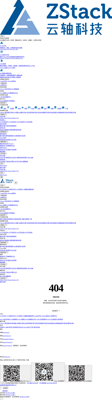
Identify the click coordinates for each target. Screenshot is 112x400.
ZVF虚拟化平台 (11, 189)
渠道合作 (2, 145)
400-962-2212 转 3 (25, 396)
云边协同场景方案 (31, 112)
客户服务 (2, 135)
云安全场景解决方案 (43, 112)
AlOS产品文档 (20, 122)
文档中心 (2, 120)
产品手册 (8, 126)
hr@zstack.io (6, 332)
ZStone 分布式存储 (5, 89)
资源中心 (3, 114)
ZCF (17, 118)
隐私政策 (8, 385)
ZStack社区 (3, 137)
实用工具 (2, 128)
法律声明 (2, 385)
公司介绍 (2, 157)
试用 (4, 167)
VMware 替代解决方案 (7, 112)
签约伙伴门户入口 (8, 143)
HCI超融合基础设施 (28, 189)
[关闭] (15, 182)
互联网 (27, 219)
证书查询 (8, 149)
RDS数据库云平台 (12, 93)
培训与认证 (3, 147)
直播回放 (25, 161)
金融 (23, 219)
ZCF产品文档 (4, 122)
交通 (14, 219)
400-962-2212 (6, 356)
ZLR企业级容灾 (7, 101)
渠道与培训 (3, 141)
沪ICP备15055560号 (32, 383)
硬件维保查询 (9, 135)
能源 (8, 219)
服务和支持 (3, 131)
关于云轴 (3, 153)
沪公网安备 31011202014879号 (48, 383)
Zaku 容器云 (3, 93)
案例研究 (13, 126)
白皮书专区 (3, 124)
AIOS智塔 (19, 189)
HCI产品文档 (28, 122)
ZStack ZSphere (12, 118)
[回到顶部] (1, 399)
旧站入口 (13, 385)
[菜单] (1, 177)
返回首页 (55, 311)
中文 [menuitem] (1, 165)
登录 (1, 167)
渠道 (1, 143)
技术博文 (8, 139)
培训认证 (2, 149)
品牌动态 (2, 159)
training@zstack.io (7, 342)
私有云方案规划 (4, 129)
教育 (11, 219)
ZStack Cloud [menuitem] (3, 171)
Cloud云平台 (3, 81)
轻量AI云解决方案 (20, 112)
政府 (1, 219)
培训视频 (13, 149)
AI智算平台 (3, 85)
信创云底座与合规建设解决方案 (58, 112)
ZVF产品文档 (12, 122)
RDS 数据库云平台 (30, 319)
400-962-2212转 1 (10, 393)
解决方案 (3, 102)
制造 (17, 219)
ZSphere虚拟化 (11, 81)
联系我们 (25, 157)
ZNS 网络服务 (15, 89)
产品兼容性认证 (10, 145)
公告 (15, 161)
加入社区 (13, 139)
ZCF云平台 (3, 189)
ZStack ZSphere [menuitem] (12, 171)
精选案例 (2, 151)
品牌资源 (19, 157)
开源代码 (2, 139)
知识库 (23, 135)
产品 (2, 36)
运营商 (5, 219)
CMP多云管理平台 (5, 97)
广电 (30, 219)
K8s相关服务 (17, 135)
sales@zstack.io (7, 335)
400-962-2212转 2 (10, 394)
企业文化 (13, 157)
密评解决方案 (72, 112)
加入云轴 (30, 157)
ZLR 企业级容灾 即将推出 (55, 319)
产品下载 (2, 116)
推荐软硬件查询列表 (15, 129)
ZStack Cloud (3, 118)
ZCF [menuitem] (17, 171)
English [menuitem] (5, 165)
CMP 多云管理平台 (42, 319)
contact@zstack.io (7, 345)
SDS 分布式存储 (4, 319)
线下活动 (19, 161)
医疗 (20, 219)
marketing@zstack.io (8, 339)
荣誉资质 (8, 157)
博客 (12, 161)
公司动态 (2, 161)
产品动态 (8, 161)
